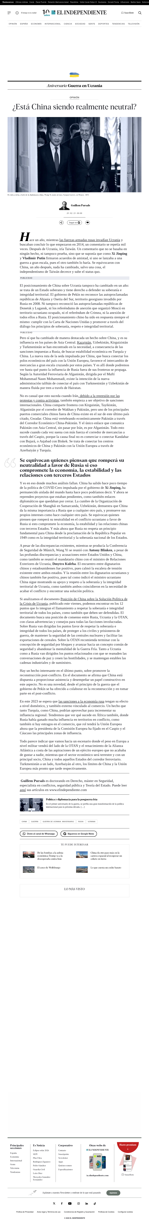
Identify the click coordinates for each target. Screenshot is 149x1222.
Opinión (13, 23)
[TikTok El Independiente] (95, 1204)
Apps (60, 1162)
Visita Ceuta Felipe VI (88, 2)
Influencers (124, 2)
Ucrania (91, 822)
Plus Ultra (37, 1158)
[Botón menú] (9, 13)
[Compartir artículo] (61, 222)
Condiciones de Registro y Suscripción (79, 1212)
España (24, 23)
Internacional (53, 23)
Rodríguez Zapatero (41, 1162)
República (74, 2)
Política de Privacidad (24, 1212)
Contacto (62, 1150)
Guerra (34, 822)
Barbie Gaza (136, 2)
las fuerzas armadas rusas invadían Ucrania (89, 240)
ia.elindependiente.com (98, 1175)
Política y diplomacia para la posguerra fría (71, 799)
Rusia (81, 822)
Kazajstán (84, 342)
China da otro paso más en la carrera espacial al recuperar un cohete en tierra (106, 855)
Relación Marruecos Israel (58, 2)
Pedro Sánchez (39, 1165)
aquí (23, 790)
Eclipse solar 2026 (41, 1150)
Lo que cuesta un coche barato (106, 867)
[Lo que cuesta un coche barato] (82, 870)
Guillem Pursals (80, 205)
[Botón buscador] (139, 12)
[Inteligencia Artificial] (97, 1170)
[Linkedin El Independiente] (87, 1204)
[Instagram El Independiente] (78, 1204)
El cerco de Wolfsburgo (48, 867)
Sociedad (80, 23)
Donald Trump (113, 2)
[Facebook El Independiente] (61, 1204)
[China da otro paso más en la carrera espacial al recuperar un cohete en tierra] (82, 855)
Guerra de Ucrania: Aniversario (58, 822)
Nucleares (102, 2)
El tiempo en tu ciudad (28, 13)
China (24, 822)
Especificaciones (65, 1169)
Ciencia (68, 23)
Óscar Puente (41, 2)
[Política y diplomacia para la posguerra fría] (31, 804)
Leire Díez (37, 1173)
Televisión (134, 23)
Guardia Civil (39, 1169)
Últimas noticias (21, 2)
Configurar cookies (125, 1212)
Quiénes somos (65, 1165)
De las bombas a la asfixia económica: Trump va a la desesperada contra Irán (50, 855)
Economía (36, 23)
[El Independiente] (74, 13)
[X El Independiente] (54, 1203)
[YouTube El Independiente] (70, 1204)
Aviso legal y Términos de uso (49, 1212)
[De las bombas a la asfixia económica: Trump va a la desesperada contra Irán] (28, 855)
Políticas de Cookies (106, 1212)
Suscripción (63, 1154)
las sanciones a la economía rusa (81, 701)
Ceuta (31, 2)
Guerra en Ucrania (74, 86)
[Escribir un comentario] (87, 222)
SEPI (35, 1154)
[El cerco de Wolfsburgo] (28, 870)
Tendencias (118, 23)
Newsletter (63, 1158)
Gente (91, 23)
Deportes (103, 23)
